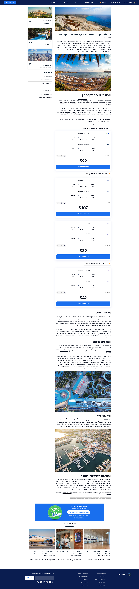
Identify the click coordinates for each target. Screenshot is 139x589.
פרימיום (104, 2)
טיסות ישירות (107, 498)
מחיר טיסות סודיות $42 (83, 303)
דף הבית (136, 6)
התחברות (9, 2)
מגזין (78, 2)
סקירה (78, 427)
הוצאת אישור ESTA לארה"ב (45, 98)
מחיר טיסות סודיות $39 (83, 256)
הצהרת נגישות (84, 585)
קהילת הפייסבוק (67, 493)
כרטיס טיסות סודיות (47, 76)
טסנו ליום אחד (64, 351)
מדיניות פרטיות (84, 582)
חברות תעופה (55, 2)
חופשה (101, 498)
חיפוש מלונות (89, 2)
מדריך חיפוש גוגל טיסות (46, 94)
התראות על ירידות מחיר (46, 87)
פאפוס (62, 103)
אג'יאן (66, 119)
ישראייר (98, 112)
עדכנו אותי (30, 578)
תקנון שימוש (85, 579)
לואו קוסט (72, 498)
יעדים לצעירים (96, 498)
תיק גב (78, 489)
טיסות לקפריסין (82, 99)
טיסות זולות (116, 2)
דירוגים (68, 2)
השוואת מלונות (102, 585)
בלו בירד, (108, 112)
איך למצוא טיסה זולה (80, 498)
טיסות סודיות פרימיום (83, 573)
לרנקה (74, 103)
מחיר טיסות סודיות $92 (83, 166)
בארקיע (59, 110)
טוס (99, 121)
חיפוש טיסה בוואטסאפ (46, 80)
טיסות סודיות (127, 2)
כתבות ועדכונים (127, 6)
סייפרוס (90, 121)
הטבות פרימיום (102, 582)
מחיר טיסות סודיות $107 (83, 214)
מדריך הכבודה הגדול (47, 83)
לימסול (106, 419)
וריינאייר (79, 110)
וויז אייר (84, 110)
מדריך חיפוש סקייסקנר (46, 90)
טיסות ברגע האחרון (101, 573)
